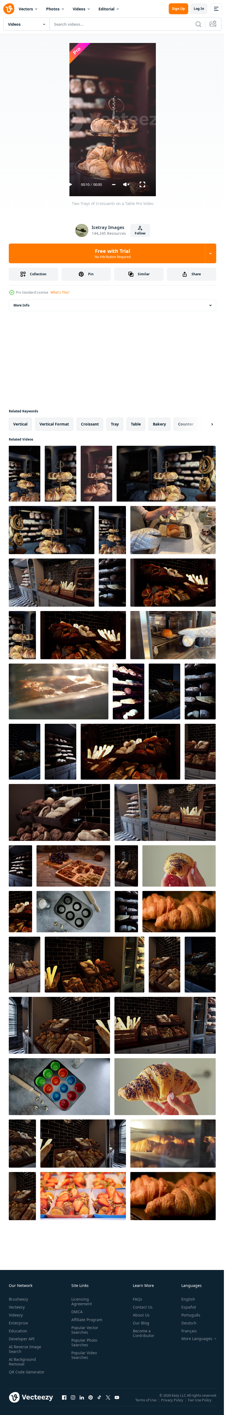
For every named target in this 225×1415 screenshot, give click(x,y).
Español (184, 1307)
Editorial (106, 8)
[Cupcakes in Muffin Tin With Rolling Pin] (59, 1086)
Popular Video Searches (83, 1355)
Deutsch (184, 1323)
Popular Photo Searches (83, 1342)
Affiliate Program (85, 1319)
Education (18, 1330)
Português (186, 1315)
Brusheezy (18, 1299)
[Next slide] (203, 424)
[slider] (114, 184)
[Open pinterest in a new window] (90, 1402)
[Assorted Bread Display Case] (83, 1143)
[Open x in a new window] (108, 1402)
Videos (79, 8)
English (184, 1299)
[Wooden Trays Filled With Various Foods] (73, 866)
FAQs (135, 1299)
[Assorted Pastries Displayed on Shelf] (173, 583)
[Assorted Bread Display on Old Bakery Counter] (164, 691)
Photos (53, 8)
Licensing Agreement (80, 1301)
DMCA (75, 1311)
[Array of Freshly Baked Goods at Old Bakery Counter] (112, 530)
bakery (159, 424)
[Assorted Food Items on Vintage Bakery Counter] (24, 752)
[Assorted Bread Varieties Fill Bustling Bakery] (165, 812)
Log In (199, 8)
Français (185, 1330)
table (136, 424)
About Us (139, 1315)
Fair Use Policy (200, 1403)
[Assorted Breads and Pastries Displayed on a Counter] (24, 964)
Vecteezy (17, 1307)
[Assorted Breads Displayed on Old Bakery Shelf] (20, 866)
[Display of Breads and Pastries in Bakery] (83, 635)
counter (185, 424)
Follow (140, 233)
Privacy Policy (173, 1403)
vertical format (54, 424)
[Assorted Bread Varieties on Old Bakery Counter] (200, 964)
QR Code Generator (18, 1374)
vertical (20, 424)
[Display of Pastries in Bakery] (51, 530)
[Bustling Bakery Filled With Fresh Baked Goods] (112, 583)
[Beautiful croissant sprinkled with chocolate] (179, 866)
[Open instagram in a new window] (73, 1402)
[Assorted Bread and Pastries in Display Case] (51, 583)
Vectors (26, 8)
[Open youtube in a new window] (117, 1402)
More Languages (192, 1338)
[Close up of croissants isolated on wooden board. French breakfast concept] (173, 1196)
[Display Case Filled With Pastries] (24, 474)
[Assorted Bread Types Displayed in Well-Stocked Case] (164, 964)
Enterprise (18, 1323)
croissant (90, 424)
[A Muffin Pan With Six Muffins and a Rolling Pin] (73, 911)
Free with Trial (113, 253)
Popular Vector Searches (83, 1330)
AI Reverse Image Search (25, 1349)
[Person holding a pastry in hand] (165, 1086)
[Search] (198, 24)
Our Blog (139, 1323)
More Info (21, 305)
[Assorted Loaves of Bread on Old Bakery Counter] (60, 752)
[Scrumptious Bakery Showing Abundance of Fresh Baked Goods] (128, 691)
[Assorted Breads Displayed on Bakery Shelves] (200, 691)
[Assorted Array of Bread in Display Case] (59, 1025)
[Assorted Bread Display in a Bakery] (200, 752)
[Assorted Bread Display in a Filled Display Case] (22, 1143)
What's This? (59, 292)
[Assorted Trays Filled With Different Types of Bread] (59, 812)
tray (115, 424)
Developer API (22, 1338)
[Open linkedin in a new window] (82, 1402)
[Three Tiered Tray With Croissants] (96, 474)
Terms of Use (146, 1403)
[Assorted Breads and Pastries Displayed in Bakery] (130, 752)
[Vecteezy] (8, 8)
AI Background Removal (22, 1362)
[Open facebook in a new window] (64, 1402)
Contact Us (140, 1307)
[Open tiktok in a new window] (99, 1402)
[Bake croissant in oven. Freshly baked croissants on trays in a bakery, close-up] (173, 530)
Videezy (16, 1315)
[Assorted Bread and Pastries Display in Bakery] (126, 866)
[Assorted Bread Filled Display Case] (94, 964)
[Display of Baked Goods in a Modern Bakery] (60, 474)
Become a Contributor (141, 1333)
